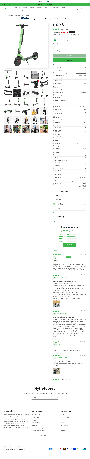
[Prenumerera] (57, 398)
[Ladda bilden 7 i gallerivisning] (26, 84)
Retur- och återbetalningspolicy (23, 454)
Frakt (69, 34)
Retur (62, 422)
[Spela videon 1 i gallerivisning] (35, 75)
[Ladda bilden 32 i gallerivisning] (26, 129)
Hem (5, 15)
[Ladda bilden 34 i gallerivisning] (44, 129)
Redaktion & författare (38, 430)
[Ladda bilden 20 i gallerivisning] (8, 111)
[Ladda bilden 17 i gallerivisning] (26, 102)
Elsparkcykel (11, 15)
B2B (62, 428)
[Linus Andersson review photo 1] (56, 303)
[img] (57, 255)
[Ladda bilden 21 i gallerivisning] (17, 111)
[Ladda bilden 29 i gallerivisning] (44, 120)
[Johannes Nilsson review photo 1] (56, 370)
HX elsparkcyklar (19, 15)
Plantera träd (36, 422)
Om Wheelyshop (37, 415)
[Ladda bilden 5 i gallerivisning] (8, 84)
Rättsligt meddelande (62, 454)
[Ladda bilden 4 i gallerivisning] (44, 75)
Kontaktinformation (74, 454)
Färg (54, 37)
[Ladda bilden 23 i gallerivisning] (35, 111)
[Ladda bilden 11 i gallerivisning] (17, 93)
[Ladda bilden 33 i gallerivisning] (35, 129)
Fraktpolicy (53, 454)
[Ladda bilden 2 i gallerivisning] (17, 75)
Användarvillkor (45, 454)
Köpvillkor (63, 430)
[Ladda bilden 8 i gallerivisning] (35, 84)
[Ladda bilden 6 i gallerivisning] (17, 84)
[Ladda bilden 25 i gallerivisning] (8, 120)
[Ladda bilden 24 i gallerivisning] (44, 111)
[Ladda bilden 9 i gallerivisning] (44, 84)
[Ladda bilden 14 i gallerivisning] (44, 93)
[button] (17, 7)
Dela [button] (55, 222)
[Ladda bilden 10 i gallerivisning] (8, 93)
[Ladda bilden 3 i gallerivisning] (26, 75)
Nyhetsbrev (35, 417)
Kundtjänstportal (65, 415)
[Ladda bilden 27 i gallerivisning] (26, 120)
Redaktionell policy (37, 428)
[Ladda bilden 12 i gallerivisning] (26, 93)
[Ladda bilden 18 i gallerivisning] (35, 102)
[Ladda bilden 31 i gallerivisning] (17, 129)
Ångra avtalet (65, 425)
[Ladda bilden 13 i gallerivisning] (35, 93)
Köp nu (69, 60)
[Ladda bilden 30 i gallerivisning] (8, 129)
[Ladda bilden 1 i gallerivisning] (8, 75)
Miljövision (35, 425)
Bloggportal (35, 420)
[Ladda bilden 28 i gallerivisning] (35, 120)
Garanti (63, 420)
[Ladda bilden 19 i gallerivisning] (44, 102)
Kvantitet (55, 44)
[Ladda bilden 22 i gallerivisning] (26, 111)
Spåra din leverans (66, 417)
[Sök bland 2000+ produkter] (78, 9)
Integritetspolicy (36, 454)
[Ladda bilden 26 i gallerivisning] (17, 120)
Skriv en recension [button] (69, 245)
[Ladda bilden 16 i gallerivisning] (17, 102)
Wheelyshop (11, 454)
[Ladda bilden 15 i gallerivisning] (8, 102)
